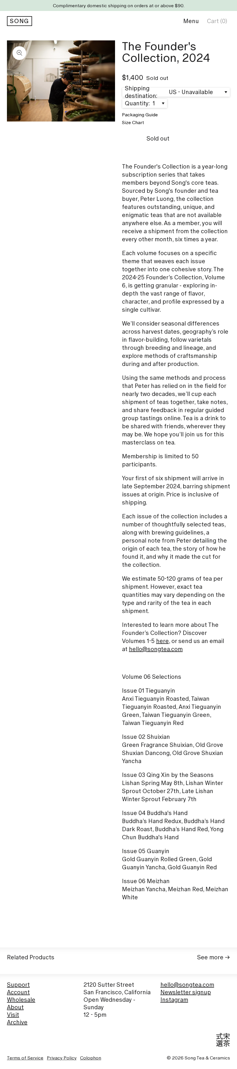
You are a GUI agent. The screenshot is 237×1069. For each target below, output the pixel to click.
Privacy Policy (62, 1057)
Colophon (90, 1057)
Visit (13, 1014)
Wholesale (21, 999)
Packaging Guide (140, 114)
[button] (191, 21)
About (15, 1007)
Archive (17, 1022)
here (162, 641)
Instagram (174, 999)
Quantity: (138, 103)
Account (18, 992)
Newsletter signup (185, 992)
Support (18, 984)
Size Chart (133, 122)
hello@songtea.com (156, 649)
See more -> (213, 957)
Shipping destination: (141, 92)
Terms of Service (25, 1057)
